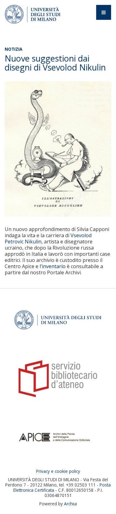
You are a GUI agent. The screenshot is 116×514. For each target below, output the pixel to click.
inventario (54, 266)
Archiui (70, 504)
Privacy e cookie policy (58, 471)
